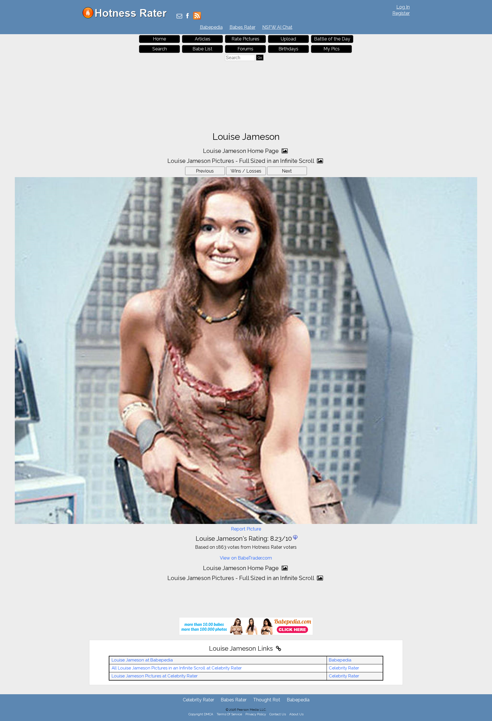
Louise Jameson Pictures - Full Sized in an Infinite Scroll (241, 160)
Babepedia (211, 27)
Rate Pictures (245, 39)
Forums (245, 49)
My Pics (331, 49)
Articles (202, 39)
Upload (288, 39)
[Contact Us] (179, 16)
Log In (403, 7)
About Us (296, 714)
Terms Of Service (229, 714)
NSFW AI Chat (277, 27)
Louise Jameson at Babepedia (142, 660)
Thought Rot (266, 699)
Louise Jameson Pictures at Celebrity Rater (155, 676)
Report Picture (246, 529)
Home (159, 39)
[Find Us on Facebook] (187, 16)
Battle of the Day (332, 39)
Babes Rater (242, 27)
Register (401, 13)
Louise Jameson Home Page (241, 151)
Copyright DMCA (200, 714)
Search (159, 49)
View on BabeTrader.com (246, 558)
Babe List (202, 49)
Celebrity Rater (344, 668)
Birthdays (288, 49)
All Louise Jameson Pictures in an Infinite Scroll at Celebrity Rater (177, 668)
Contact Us (277, 714)
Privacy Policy (255, 714)
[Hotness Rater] (126, 17)
